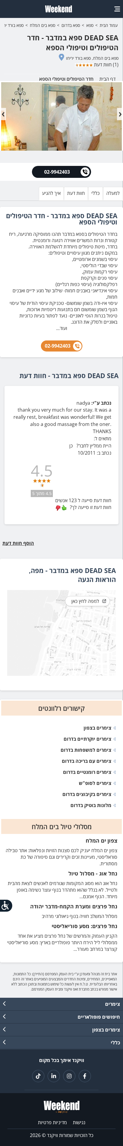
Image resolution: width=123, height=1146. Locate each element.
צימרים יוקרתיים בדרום (87, 739)
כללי (95, 193)
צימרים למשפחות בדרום (86, 750)
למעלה (113, 193)
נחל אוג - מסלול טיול (92, 873)
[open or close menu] (117, 9)
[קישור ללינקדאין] (53, 1076)
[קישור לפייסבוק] (85, 1076)
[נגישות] (6, 905)
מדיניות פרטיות (52, 1122)
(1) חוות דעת (106, 64)
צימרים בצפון (97, 728)
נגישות (79, 1122)
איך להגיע (51, 193)
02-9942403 (57, 346)
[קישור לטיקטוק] (38, 1076)
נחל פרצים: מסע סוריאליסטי (84, 926)
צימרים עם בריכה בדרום (86, 761)
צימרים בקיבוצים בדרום (86, 794)
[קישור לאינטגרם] (69, 1076)
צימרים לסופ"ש (95, 783)
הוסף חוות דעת (19, 543)
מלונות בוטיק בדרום (90, 805)
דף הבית (107, 79)
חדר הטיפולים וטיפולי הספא (66, 79)
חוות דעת (76, 193)
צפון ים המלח (101, 840)
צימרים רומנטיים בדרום (87, 772)
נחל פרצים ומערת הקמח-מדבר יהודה (73, 906)
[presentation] (3, 114)
